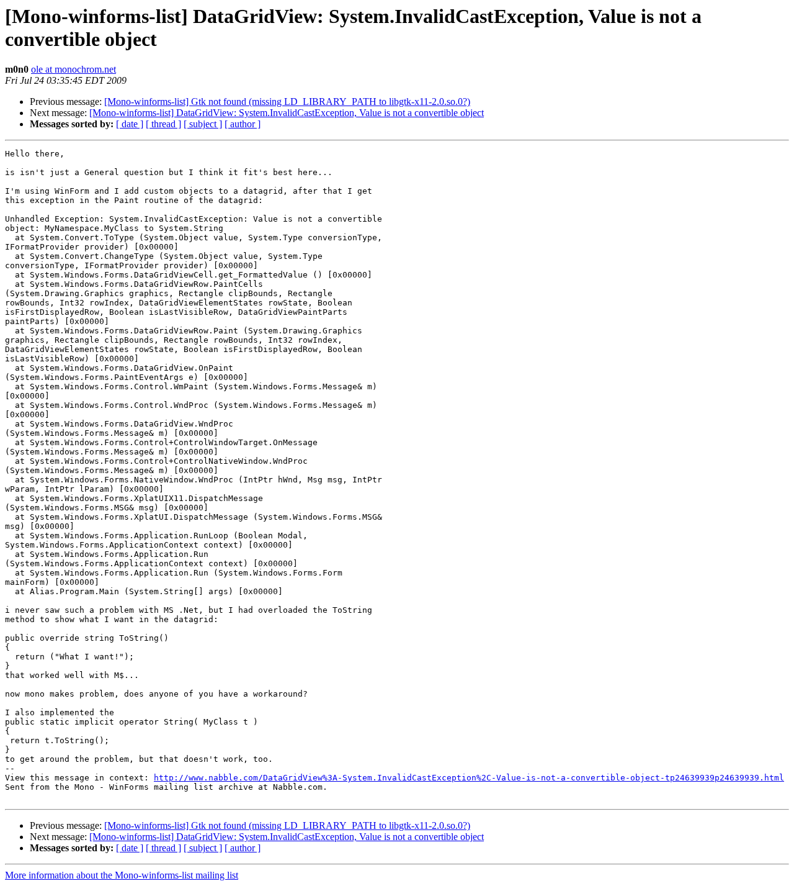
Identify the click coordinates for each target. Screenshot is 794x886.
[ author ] (243, 124)
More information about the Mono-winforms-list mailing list (121, 875)
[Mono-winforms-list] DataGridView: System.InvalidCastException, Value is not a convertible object (286, 112)
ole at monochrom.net (73, 69)
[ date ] (129, 124)
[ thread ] (163, 124)
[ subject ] (203, 124)
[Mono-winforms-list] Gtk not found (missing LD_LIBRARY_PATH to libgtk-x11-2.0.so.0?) (287, 101)
